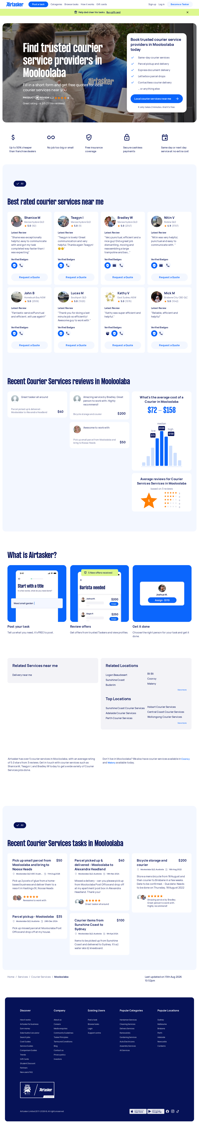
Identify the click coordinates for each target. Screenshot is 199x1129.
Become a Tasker (180, 4)
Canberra (161, 1046)
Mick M (169, 293)
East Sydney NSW (127, 297)
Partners (23, 1067)
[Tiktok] (177, 1111)
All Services (125, 1050)
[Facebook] (167, 1111)
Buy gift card (113, 12)
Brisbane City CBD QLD (175, 297)
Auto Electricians (127, 1041)
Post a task (38, 4)
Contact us (58, 1050)
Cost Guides (25, 1041)
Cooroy (185, 758)
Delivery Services (127, 1028)
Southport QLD (78, 297)
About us (57, 1019)
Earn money (25, 1028)
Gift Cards (24, 1059)
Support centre (94, 1033)
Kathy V (123, 293)
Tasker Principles (61, 1037)
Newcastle (162, 1041)
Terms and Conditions (63, 1041)
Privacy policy (59, 1054)
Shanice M (32, 218)
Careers (57, 1024)
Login (90, 1028)
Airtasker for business (29, 1024)
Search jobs (25, 1037)
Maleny (112, 762)
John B (29, 293)
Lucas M (77, 293)
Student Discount (27, 1063)
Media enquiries (60, 1028)
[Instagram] (172, 1111)
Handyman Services (128, 1019)
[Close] (187, 12)
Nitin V (169, 218)
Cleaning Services (127, 1024)
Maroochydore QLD (34, 221)
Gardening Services (128, 1037)
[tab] (20, 184)
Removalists (125, 1033)
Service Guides (26, 1046)
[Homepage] (15, 4)
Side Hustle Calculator (29, 1033)
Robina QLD (170, 221)
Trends (23, 1054)
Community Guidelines (63, 1033)
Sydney (160, 1019)
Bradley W (125, 218)
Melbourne (162, 1024)
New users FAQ (26, 1072)
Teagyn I (77, 218)
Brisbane (161, 1028)
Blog (56, 1046)
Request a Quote (29, 277)
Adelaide (161, 1037)
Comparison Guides (28, 1050)
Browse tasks (93, 1024)
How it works (25, 1019)
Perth (159, 1033)
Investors (58, 1059)
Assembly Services (128, 1046)
